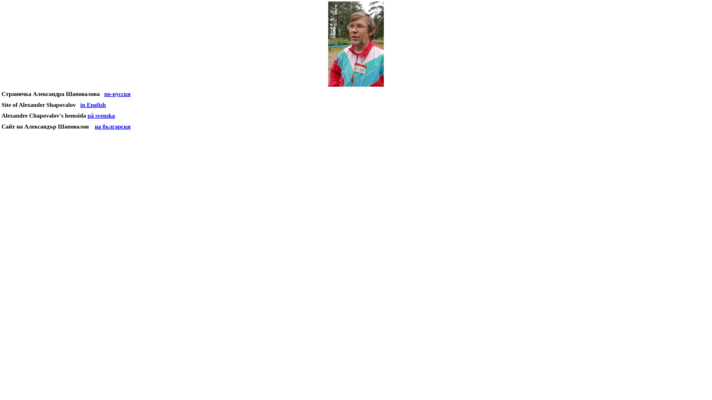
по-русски (117, 94)
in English (93, 104)
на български (113, 126)
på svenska (101, 115)
